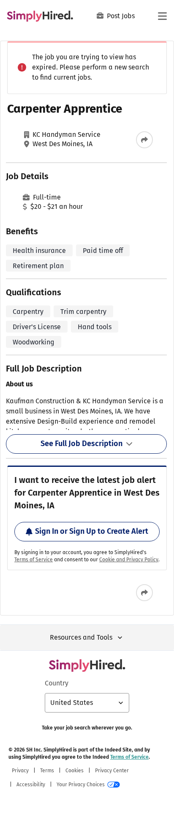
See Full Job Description (81, 443)
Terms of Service (33, 560)
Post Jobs (121, 16)
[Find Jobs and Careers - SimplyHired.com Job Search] (40, 16)
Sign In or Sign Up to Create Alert (91, 531)
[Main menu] (162, 16)
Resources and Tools (81, 637)
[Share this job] (144, 139)
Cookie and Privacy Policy (128, 560)
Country (56, 683)
